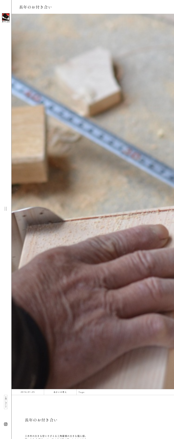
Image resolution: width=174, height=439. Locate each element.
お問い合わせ (6, 402)
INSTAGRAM (5, 424)
